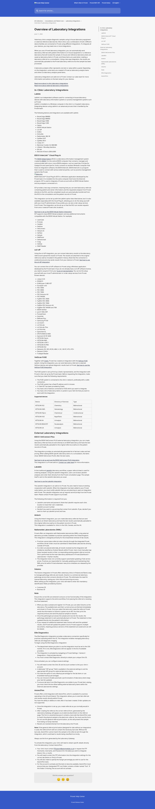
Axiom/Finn (104, 76)
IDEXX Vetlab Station (44, 159)
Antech (103, 58)
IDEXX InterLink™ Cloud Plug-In (108, 37)
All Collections (38, 21)
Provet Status (106, 2)
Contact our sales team (66, 462)
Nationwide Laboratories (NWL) (108, 62)
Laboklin (49, 470)
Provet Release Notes (77, 802)
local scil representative (65, 271)
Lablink (103, 33)
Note (102, 70)
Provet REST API (95, 2)
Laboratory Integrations (73, 21)
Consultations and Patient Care (54, 21)
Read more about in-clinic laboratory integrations (51, 83)
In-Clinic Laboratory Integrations (106, 29)
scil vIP (103, 41)
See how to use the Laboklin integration (47, 481)
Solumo (103, 67)
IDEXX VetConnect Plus (108, 52)
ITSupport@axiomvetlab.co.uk (64, 749)
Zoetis (46, 361)
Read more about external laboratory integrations (51, 86)
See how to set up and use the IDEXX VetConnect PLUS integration (56, 460)
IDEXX (44, 161)
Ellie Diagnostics (106, 73)
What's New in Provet (81, 2)
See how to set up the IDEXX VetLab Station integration (53, 212)
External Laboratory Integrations (106, 48)
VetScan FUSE (83, 361)
